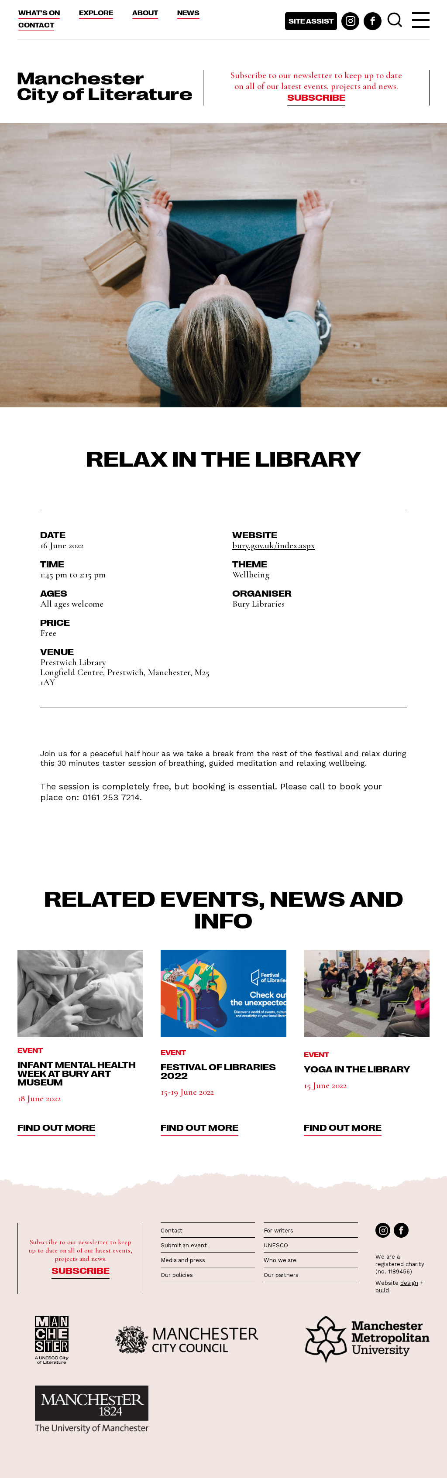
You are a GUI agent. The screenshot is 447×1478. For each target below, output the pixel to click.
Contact (36, 25)
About (145, 13)
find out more (56, 1127)
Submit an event (184, 1245)
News (188, 13)
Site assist (311, 21)
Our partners (281, 1275)
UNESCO (276, 1245)
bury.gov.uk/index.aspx (273, 545)
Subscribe (316, 97)
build (382, 1290)
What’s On (39, 13)
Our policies (177, 1275)
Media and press (183, 1260)
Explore (96, 13)
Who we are (280, 1260)
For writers (278, 1230)
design (409, 1283)
